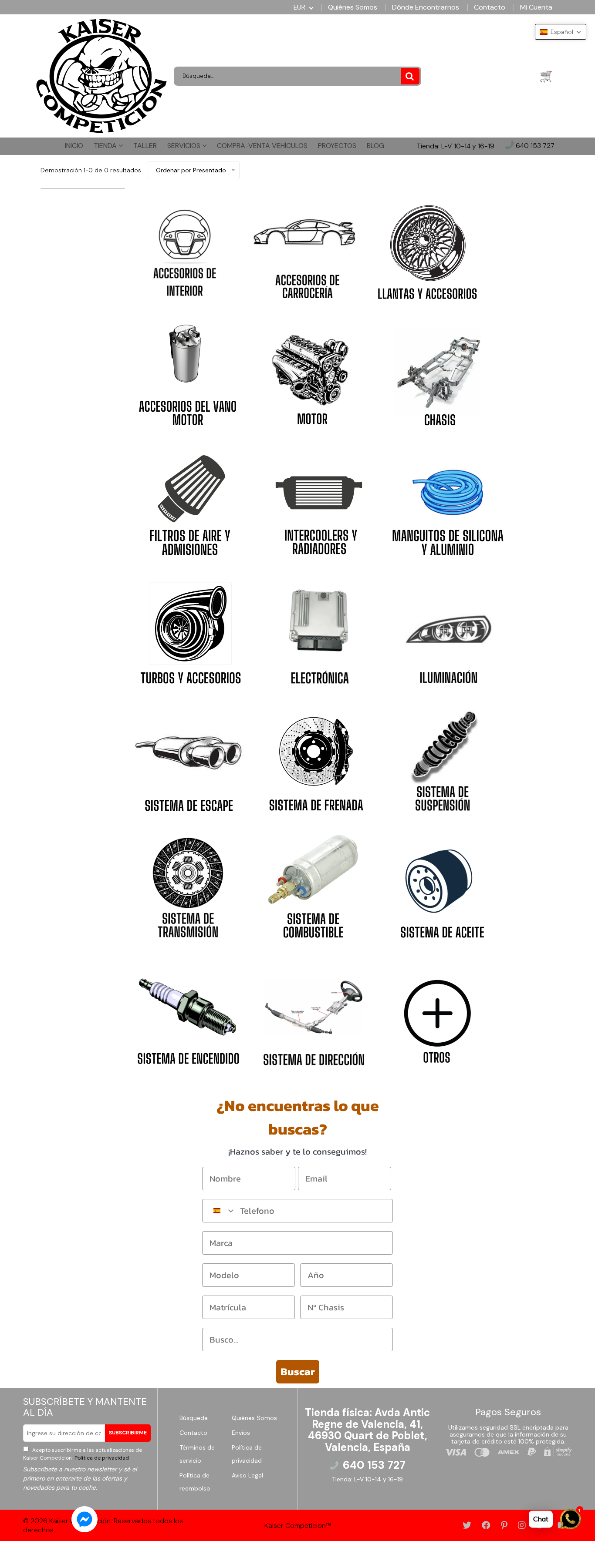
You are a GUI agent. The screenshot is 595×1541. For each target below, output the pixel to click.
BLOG (375, 145)
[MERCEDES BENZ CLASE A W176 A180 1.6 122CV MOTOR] (312, 373)
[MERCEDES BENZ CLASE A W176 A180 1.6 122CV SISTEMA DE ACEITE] (441, 885)
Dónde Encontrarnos (425, 7)
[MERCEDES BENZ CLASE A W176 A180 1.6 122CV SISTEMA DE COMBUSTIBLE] (314, 885)
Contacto (489, 7)
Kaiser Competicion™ (297, 1525)
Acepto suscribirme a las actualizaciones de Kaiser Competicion (82, 1454)
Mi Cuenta (536, 7)
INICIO (74, 145)
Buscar (298, 1371)
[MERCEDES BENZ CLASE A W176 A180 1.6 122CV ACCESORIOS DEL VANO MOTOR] (187, 373)
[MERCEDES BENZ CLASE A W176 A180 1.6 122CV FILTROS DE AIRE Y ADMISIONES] (190, 501)
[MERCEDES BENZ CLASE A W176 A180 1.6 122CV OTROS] (439, 1012)
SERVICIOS (184, 145)
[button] (560, 31)
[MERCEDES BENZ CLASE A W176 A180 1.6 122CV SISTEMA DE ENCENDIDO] (187, 1012)
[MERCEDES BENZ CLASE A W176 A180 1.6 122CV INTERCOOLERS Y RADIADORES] (319, 501)
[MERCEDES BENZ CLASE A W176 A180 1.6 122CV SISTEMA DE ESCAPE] (189, 758)
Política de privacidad (101, 1457)
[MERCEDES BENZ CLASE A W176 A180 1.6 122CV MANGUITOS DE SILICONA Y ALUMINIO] (448, 501)
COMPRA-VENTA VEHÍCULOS (262, 145)
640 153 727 (534, 146)
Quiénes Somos (352, 7)
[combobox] (219, 1210)
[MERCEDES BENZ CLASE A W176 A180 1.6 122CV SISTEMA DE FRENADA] (316, 758)
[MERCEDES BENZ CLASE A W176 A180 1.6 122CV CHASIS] (437, 373)
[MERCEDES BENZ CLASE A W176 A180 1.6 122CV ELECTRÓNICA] (318, 630)
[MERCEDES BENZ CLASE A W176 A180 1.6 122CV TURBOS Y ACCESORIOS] (189, 630)
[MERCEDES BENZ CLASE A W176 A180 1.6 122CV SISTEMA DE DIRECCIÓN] (314, 1012)
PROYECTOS (337, 145)
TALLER (145, 145)
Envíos (241, 1433)
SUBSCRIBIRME (128, 1432)
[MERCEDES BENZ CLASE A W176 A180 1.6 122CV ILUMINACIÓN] (445, 630)
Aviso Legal (247, 1475)
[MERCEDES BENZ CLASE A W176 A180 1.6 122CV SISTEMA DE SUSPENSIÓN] (442, 758)
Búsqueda (193, 1418)
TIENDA (106, 145)
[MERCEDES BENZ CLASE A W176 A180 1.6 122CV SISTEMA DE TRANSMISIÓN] (188, 885)
